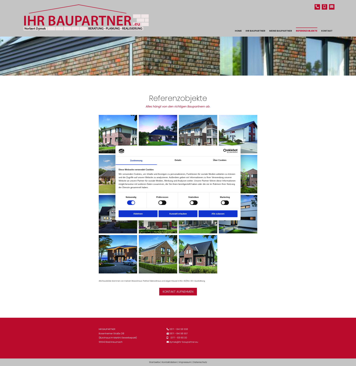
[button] (178, 291)
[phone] (317, 7)
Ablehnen (138, 214)
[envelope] (331, 7)
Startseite (154, 362)
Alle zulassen (218, 214)
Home (238, 30)
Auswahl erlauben (178, 214)
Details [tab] (178, 160)
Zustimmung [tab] (136, 160)
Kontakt (326, 30)
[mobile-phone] (324, 7)
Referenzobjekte (306, 30)
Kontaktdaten (169, 362)
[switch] (162, 203)
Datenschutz (200, 362)
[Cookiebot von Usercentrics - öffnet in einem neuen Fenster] (225, 151)
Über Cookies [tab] (219, 160)
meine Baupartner (280, 30)
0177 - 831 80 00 (178, 337)
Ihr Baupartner (255, 30)
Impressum (185, 362)
